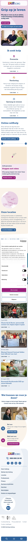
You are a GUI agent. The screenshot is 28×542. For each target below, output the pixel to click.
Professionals (5, 478)
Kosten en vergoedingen (8, 493)
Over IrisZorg (5, 469)
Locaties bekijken (7, 230)
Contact (25, 521)
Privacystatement (16, 521)
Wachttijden (5, 490)
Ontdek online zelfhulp (9, 139)
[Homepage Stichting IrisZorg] (14, 3)
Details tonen (20, 285)
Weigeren (14, 299)
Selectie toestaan (14, 294)
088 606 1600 (12, 432)
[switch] (24, 270)
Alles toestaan (14, 290)
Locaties (3, 475)
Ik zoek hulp (5, 23)
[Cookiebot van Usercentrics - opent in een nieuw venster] (20, 241)
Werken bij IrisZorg (7, 472)
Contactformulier (13, 443)
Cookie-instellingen (6, 524)
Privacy (3, 481)
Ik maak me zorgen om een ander (12, 26)
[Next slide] (26, 144)
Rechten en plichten (7, 484)
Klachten (4, 487)
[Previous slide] (2, 144)
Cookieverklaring (5, 521)
